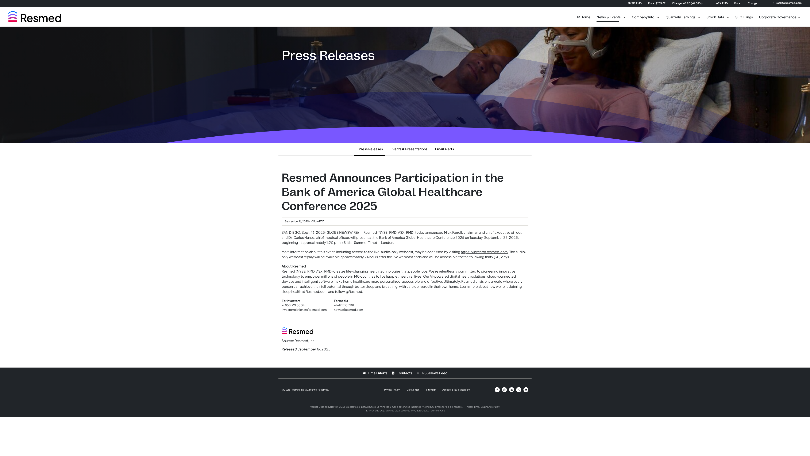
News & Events (609, 17)
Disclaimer (412, 389)
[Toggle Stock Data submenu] (727, 16)
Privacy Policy (392, 389)
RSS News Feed (432, 373)
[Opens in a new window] (497, 389)
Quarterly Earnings (680, 17)
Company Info (643, 17)
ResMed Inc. (298, 389)
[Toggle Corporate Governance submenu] (799, 16)
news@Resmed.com (348, 309)
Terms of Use (437, 410)
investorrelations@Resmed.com (304, 309)
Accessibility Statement (456, 389)
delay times (435, 406)
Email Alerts (444, 149)
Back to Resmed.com (787, 2)
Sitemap (431, 389)
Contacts (402, 373)
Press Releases (371, 149)
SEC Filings (744, 17)
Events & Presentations (408, 149)
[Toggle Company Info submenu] (658, 16)
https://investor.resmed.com (484, 252)
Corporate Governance (777, 17)
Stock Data (715, 17)
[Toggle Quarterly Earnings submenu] (699, 16)
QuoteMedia (353, 406)
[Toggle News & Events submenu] (624, 16)
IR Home (583, 17)
